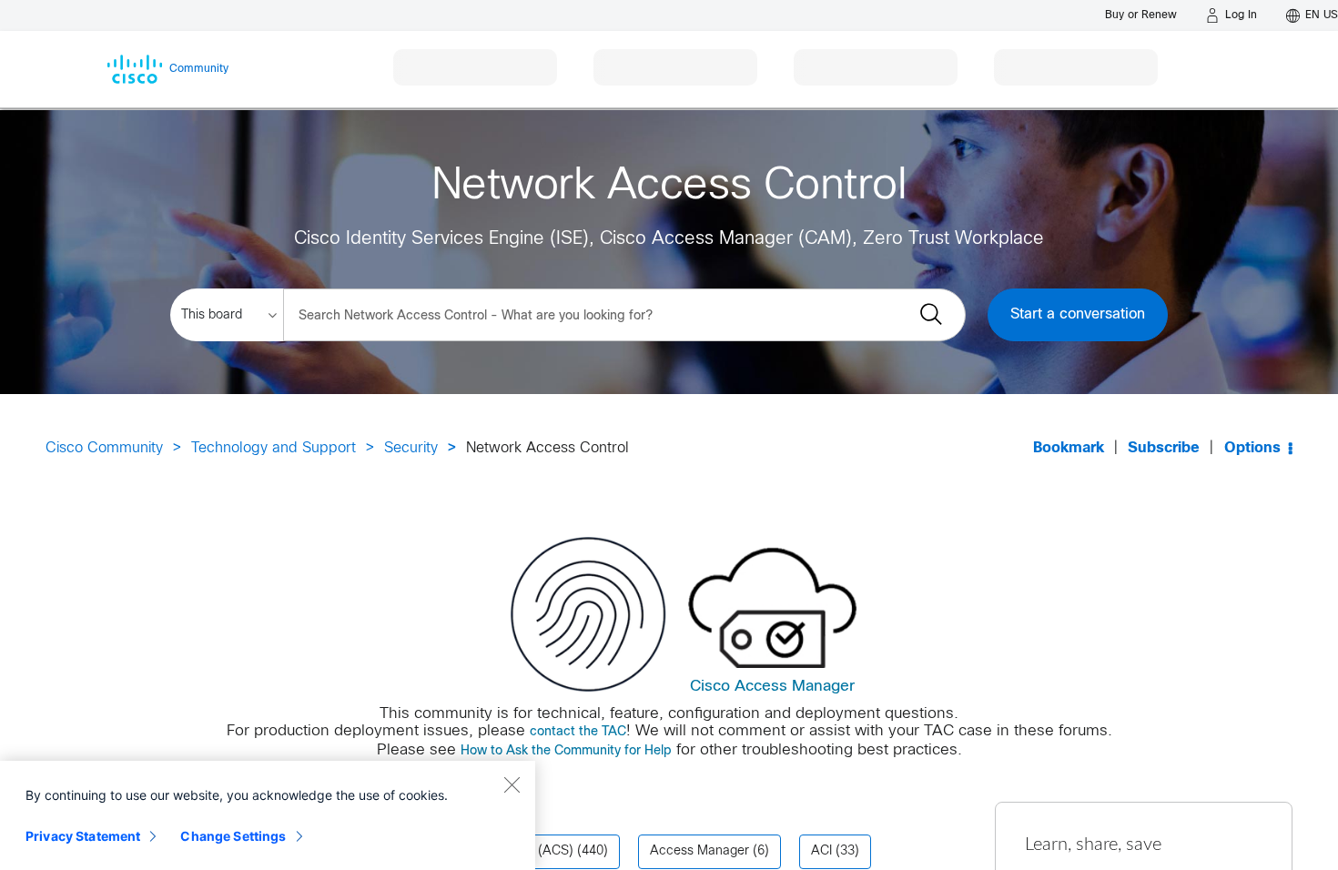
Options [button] (1252, 448)
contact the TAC (578, 732)
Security (411, 448)
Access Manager (699, 851)
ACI (821, 851)
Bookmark (1068, 448)
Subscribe (1164, 448)
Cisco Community (104, 448)
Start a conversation (1077, 314)
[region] (267, 815)
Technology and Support (273, 448)
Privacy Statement (82, 836)
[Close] (511, 784)
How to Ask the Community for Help (566, 751)
